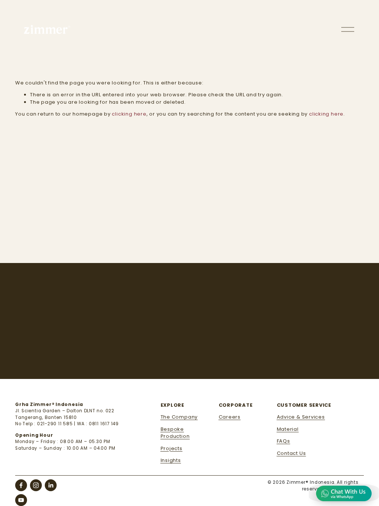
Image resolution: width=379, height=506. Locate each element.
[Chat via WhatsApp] (344, 493)
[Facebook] (21, 485)
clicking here (129, 113)
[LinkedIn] (51, 485)
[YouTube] (21, 500)
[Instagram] (36, 485)
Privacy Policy (221, 363)
